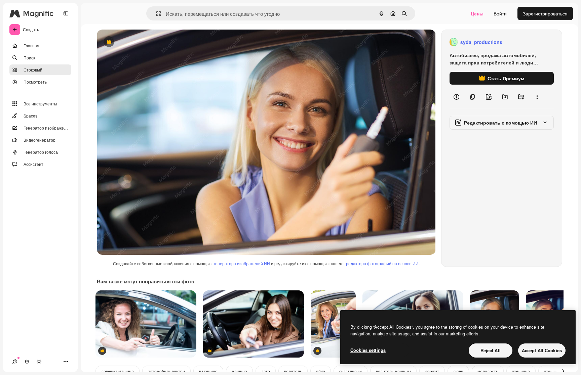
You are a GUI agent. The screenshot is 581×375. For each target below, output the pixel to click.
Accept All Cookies (542, 350)
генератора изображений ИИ (242, 263)
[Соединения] (14, 361)
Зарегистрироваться (545, 13)
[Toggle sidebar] (66, 13)
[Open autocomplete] (156, 13)
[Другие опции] (537, 96)
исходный (141, 42)
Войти (500, 13)
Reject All (490, 350)
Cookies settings (368, 350)
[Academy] (27, 361)
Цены (477, 13)
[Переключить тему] (39, 361)
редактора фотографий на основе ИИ (382, 263)
